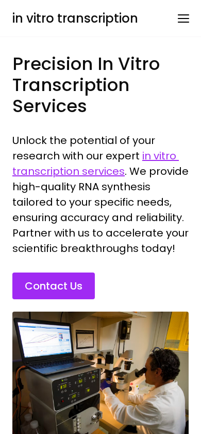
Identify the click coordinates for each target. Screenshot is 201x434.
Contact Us (53, 286)
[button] (183, 18)
